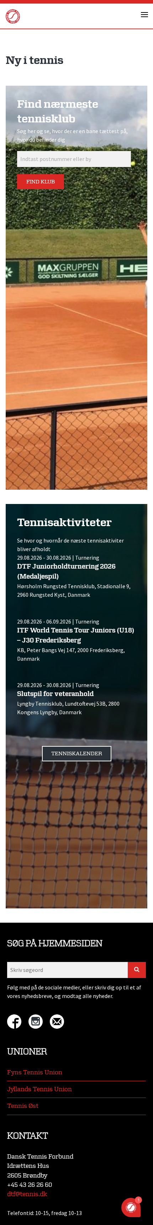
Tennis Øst (22, 1106)
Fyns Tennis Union (34, 1072)
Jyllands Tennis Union (39, 1089)
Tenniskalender (76, 753)
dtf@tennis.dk (27, 1194)
